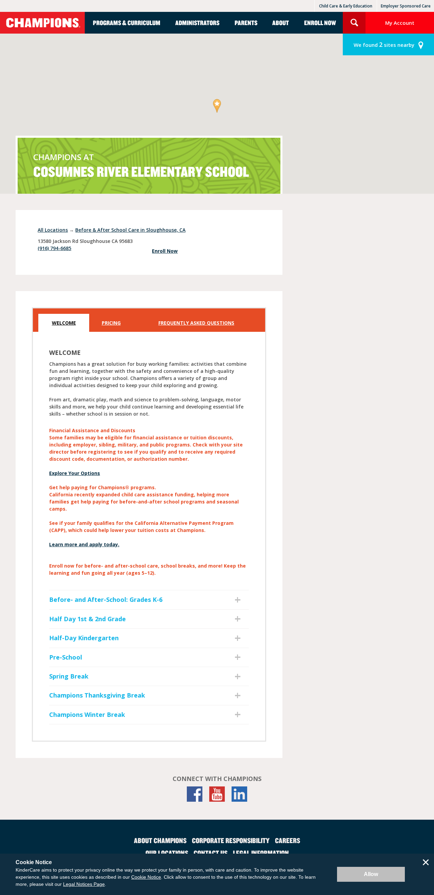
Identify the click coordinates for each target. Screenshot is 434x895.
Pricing (111, 323)
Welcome (64, 323)
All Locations (53, 230)
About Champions (160, 840)
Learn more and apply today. (84, 544)
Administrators (197, 22)
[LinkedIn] (239, 794)
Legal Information (261, 853)
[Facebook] (194, 794)
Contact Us (211, 853)
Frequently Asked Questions (196, 323)
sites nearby (384, 44)
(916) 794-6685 (54, 248)
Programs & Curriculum (126, 22)
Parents (246, 22)
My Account (399, 22)
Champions (42, 23)
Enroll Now (320, 22)
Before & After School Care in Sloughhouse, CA (130, 230)
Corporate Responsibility (231, 840)
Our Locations (166, 853)
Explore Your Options (74, 473)
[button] (217, 106)
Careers (287, 840)
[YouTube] (217, 794)
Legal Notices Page (84, 884)
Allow (371, 874)
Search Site (354, 23)
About (280, 22)
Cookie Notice (146, 877)
